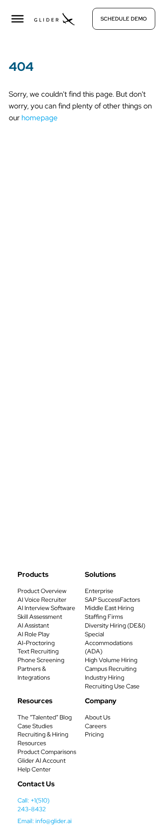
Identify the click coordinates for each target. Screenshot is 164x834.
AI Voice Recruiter (41, 600)
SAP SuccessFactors (112, 600)
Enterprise (99, 591)
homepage (39, 117)
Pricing (94, 734)
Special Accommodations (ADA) (109, 643)
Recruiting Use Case (112, 686)
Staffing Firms (104, 617)
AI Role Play (33, 634)
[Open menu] (17, 19)
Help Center (34, 769)
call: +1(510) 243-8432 (33, 804)
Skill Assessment (39, 617)
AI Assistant (33, 625)
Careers (95, 726)
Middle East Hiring (109, 608)
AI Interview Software (46, 608)
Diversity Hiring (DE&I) (115, 625)
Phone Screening (40, 660)
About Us (97, 717)
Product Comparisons (46, 752)
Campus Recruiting (110, 669)
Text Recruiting (38, 651)
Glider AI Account (41, 760)
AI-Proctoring (36, 643)
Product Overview (41, 591)
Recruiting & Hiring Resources (42, 738)
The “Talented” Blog (44, 717)
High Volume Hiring (111, 660)
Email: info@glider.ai (44, 821)
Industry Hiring (104, 677)
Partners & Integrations (33, 673)
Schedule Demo (124, 18)
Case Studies (34, 726)
